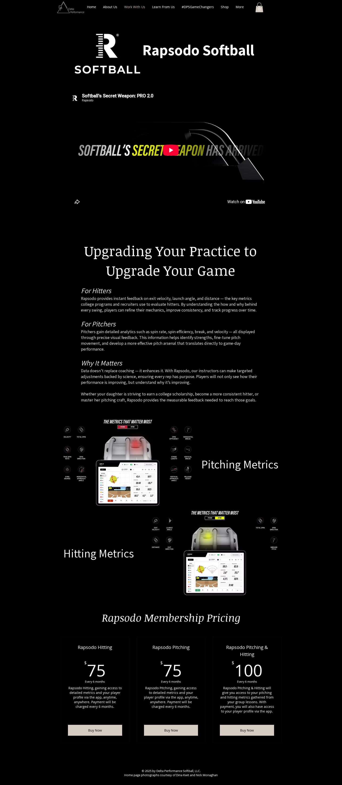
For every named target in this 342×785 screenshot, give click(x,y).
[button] (259, 7)
